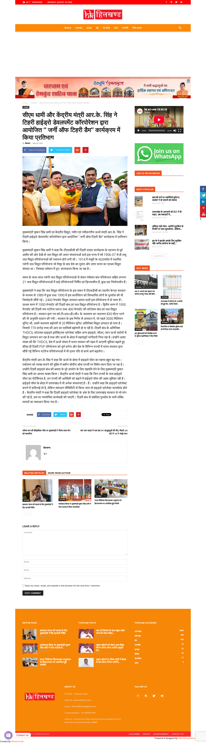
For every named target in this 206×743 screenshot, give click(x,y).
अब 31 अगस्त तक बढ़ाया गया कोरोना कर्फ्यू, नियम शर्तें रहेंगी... (145, 292)
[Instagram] (171, 2)
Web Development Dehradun (192, 738)
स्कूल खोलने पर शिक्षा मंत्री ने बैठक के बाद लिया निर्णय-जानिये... (111, 661)
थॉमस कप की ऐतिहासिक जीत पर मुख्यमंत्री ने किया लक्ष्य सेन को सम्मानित (46, 432)
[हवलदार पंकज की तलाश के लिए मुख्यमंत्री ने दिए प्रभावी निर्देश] (38, 490)
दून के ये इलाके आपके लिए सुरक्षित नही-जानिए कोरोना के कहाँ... (166, 242)
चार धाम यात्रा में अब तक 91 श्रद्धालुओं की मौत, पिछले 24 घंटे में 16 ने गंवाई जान (103, 432)
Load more (158, 256)
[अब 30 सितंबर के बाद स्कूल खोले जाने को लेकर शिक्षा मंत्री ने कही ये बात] (86, 633)
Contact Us (178, 734)
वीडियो (137, 653)
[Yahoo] (46, 454)
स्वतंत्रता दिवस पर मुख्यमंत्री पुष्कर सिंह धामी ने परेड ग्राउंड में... (55, 646)
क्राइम (89, 27)
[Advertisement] (103, 54)
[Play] (138, 130)
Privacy (147, 734)
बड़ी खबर (138, 635)
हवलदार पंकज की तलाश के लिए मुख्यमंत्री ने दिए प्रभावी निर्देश (53, 632)
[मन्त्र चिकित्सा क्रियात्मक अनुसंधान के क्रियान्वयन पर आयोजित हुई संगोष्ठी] (111, 488)
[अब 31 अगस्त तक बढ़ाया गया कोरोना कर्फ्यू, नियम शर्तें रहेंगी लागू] (146, 282)
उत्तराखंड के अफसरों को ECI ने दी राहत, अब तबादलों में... (167, 213)
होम (136, 640)
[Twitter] (176, 2)
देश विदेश (106, 27)
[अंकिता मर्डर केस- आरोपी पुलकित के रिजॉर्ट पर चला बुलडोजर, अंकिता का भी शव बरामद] (141, 230)
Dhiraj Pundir (17, 741)
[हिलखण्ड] (103, 14)
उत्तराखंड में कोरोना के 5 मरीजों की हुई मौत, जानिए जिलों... (171, 302)
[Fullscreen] (179, 130)
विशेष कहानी (137, 27)
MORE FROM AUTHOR (59, 472)
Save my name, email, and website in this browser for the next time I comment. (62, 585)
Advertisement (161, 734)
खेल (97, 27)
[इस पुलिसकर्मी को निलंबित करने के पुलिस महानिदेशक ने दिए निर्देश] (146, 320)
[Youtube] (181, 2)
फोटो (116, 27)
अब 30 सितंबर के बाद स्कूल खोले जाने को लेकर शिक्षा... (110, 632)
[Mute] (174, 130)
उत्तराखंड (78, 27)
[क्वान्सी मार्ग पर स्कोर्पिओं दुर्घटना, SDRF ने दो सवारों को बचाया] (139, 201)
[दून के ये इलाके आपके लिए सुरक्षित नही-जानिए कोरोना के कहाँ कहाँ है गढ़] (142, 244)
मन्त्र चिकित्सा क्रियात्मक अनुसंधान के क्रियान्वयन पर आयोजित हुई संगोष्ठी (55, 662)
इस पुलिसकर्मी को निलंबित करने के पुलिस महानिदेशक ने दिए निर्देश (146, 334)
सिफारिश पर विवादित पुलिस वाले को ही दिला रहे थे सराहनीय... (172, 328)
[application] (159, 120)
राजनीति (125, 27)
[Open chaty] (8, 735)
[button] (180, 27)
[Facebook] (166, 2)
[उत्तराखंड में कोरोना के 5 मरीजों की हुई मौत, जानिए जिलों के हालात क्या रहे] (172, 287)
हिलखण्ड (68, 27)
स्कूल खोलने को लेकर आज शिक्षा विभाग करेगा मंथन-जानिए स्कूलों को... (110, 647)
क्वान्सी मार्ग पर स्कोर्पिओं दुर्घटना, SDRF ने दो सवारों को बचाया (166, 199)
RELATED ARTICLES (34, 472)
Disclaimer (134, 734)
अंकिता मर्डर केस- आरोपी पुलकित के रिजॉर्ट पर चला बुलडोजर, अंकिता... (167, 228)
